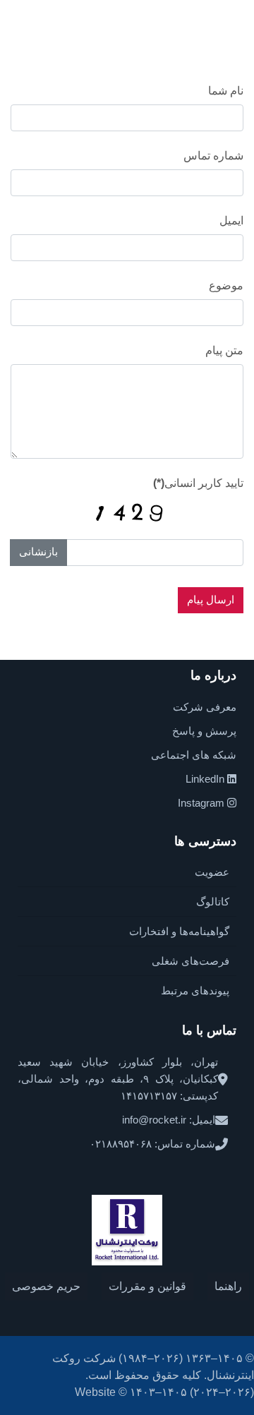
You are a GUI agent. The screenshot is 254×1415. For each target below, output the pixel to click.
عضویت (212, 872)
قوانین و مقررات (147, 1286)
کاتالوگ (212, 902)
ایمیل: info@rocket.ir (168, 1120)
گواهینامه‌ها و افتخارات (179, 931)
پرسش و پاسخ (204, 731)
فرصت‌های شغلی (190, 961)
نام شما (225, 91)
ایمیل (231, 221)
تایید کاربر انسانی (198, 483)
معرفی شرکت (204, 707)
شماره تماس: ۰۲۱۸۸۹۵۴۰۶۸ (152, 1144)
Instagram (202, 803)
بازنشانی (38, 552)
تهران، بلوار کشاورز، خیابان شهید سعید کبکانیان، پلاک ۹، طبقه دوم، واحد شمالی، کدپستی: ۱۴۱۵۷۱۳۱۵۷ (118, 1079)
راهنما (228, 1286)
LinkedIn (206, 779)
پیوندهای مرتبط (195, 990)
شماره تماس (213, 156)
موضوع (226, 285)
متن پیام (224, 350)
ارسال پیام (210, 600)
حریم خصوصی (46, 1286)
